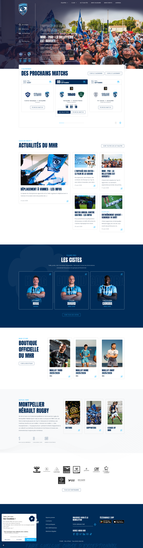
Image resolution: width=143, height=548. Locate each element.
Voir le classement (113, 73)
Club (73, 3)
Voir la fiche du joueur (49, 274)
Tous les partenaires (71, 490)
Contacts (49, 521)
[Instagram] (77, 534)
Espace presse (50, 517)
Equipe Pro (105, 212)
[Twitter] (81, 534)
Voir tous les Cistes (71, 315)
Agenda (118, 3)
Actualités (84, 3)
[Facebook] (74, 534)
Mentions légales (51, 531)
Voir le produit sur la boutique (69, 376)
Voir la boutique (27, 363)
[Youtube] (87, 534)
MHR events (108, 3)
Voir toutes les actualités (112, 146)
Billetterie (65, 112)
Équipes (63, 3)
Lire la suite (67, 201)
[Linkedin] (84, 534)
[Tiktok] (91, 534)
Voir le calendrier (96, 73)
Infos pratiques (50, 524)
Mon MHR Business (51, 528)
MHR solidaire (96, 3)
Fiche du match (37, 107)
